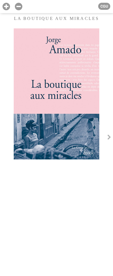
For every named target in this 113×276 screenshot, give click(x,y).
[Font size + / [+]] (6, 7)
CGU (104, 6)
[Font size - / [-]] (18, 7)
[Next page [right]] (109, 138)
